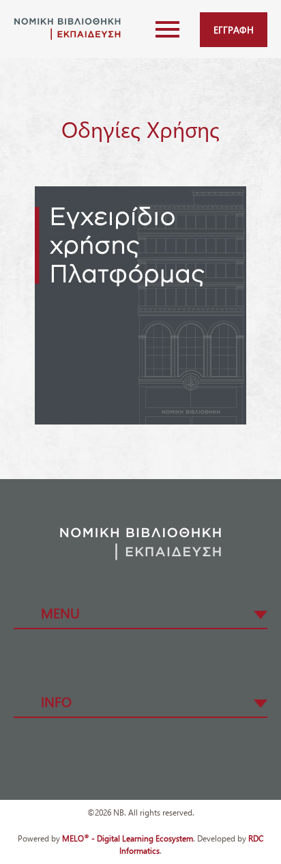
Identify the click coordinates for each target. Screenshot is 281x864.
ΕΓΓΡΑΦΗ (233, 29)
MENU (60, 612)
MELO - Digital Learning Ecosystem (127, 838)
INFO (56, 700)
